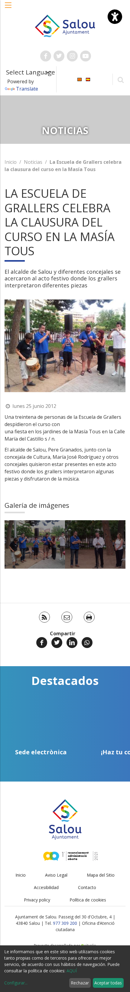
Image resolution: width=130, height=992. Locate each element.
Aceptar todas (108, 983)
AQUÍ (72, 971)
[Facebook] (41, 642)
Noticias (33, 162)
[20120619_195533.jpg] (95, 544)
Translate (27, 88)
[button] (8, 8)
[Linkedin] (72, 642)
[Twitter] (56, 642)
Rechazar (80, 983)
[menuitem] (79, 79)
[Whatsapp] (87, 642)
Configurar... (16, 983)
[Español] (88, 79)
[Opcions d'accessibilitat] (114, 16)
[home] (65, 25)
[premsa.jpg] (35, 544)
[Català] (79, 79)
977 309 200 (65, 923)
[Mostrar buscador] (120, 79)
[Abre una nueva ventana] (45, 56)
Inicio (11, 162)
